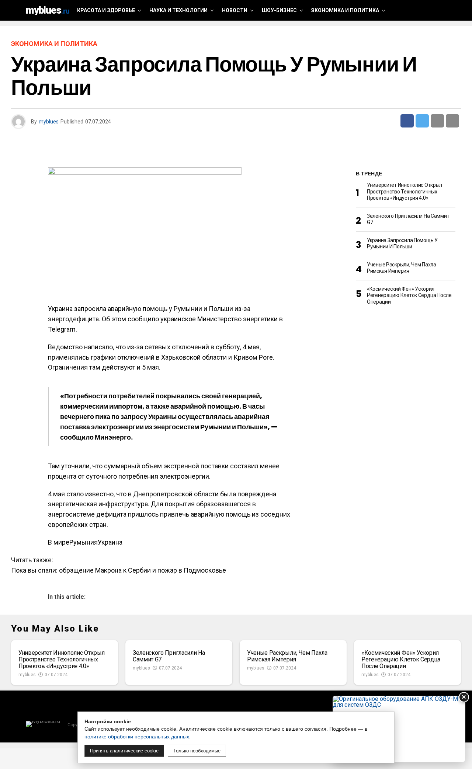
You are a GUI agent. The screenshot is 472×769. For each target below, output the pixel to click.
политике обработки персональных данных (136, 737)
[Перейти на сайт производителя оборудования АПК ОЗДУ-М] (399, 729)
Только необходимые (197, 751)
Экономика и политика (345, 10)
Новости (234, 10)
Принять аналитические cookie (124, 751)
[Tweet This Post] (422, 120)
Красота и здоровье (106, 10)
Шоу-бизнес (279, 10)
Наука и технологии (178, 10)
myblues (49, 122)
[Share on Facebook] (407, 120)
